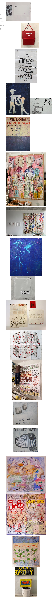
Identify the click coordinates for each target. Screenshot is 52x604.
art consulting (2, 22)
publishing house (2, 25)
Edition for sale (2, 29)
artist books (1, 26)
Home (1, 14)
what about (1, 15)
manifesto (1, 18)
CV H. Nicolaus (2, 17)
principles (1, 19)
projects (1, 28)
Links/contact (2, 30)
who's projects (2, 21)
